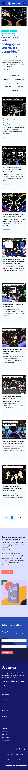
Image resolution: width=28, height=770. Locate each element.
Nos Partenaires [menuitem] (5, 737)
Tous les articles (14, 75)
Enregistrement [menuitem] (5, 694)
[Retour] (3, 3)
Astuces (8, 86)
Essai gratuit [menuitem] (4, 689)
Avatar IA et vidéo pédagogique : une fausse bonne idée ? (11, 43)
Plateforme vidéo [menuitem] (5, 691)
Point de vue (5, 31)
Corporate (19, 86)
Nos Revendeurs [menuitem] (5, 740)
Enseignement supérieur (8, 33)
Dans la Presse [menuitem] (5, 734)
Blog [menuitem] (2, 707)
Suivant (14, 520)
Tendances (13, 31)
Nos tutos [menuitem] (3, 719)
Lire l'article (4, 69)
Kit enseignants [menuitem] (5, 705)
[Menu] (25, 3)
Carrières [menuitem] (3, 743)
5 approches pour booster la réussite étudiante (13, 538)
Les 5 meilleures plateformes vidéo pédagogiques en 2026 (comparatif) (12, 170)
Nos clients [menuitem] (4, 716)
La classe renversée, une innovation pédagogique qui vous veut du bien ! (12, 488)
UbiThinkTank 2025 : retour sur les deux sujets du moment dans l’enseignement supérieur (13, 261)
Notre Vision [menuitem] (4, 731)
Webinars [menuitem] (3, 713)
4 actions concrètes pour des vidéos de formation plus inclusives (12, 351)
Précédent (6, 517)
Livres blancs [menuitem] (4, 710)
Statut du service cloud (14, 759)
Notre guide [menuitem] (4, 702)
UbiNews (7, 79)
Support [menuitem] (3, 722)
